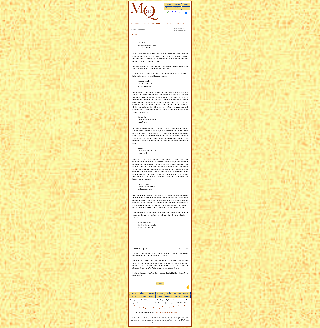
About (186, 5)
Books (169, 293)
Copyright (142, 296)
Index (177, 8)
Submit (168, 8)
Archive (186, 8)
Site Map (177, 296)
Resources (168, 296)
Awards (160, 293)
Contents (177, 5)
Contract (134, 296)
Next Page (160, 283)
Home (169, 5)
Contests (186, 293)
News (160, 296)
